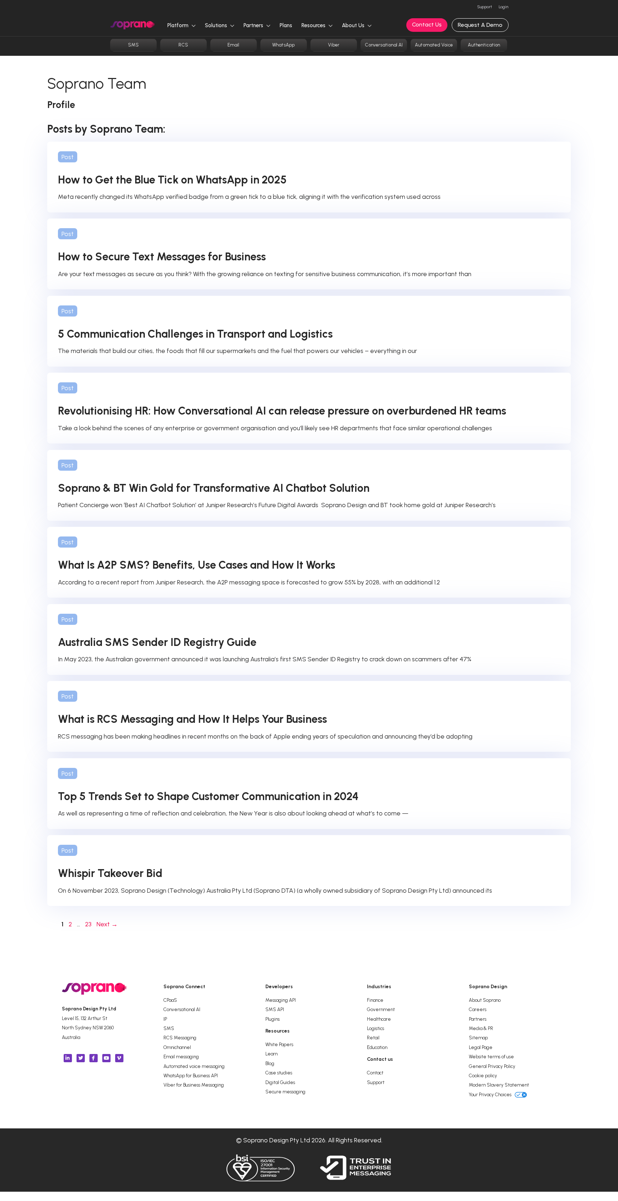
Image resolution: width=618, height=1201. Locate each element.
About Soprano (485, 1000)
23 (89, 924)
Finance (375, 1000)
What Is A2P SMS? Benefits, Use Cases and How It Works (196, 565)
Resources (314, 25)
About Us (354, 25)
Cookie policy (483, 1075)
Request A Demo (480, 24)
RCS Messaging (179, 1037)
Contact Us (427, 24)
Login (503, 6)
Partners (254, 25)
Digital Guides (280, 1082)
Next (107, 924)
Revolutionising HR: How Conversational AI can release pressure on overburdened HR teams (283, 410)
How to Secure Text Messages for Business (162, 256)
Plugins (272, 1019)
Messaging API (280, 1000)
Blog (269, 1063)
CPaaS (170, 1000)
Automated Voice (434, 45)
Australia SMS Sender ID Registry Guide (157, 642)
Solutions (217, 25)
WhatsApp (283, 45)
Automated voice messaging (194, 1066)
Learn (271, 1054)
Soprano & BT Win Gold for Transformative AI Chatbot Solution (215, 488)
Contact (375, 1072)
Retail (373, 1037)
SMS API (274, 1009)
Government (381, 1009)
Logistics (375, 1028)
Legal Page (480, 1047)
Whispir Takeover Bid (110, 873)
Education (377, 1047)
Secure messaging (285, 1091)
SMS (133, 45)
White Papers (279, 1044)
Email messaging (181, 1056)
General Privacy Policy (492, 1066)
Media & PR (481, 1028)
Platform (178, 25)
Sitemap (478, 1037)
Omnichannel (177, 1047)
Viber (333, 45)
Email (233, 45)
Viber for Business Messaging (193, 1085)
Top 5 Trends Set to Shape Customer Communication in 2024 (208, 796)
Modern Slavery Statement (499, 1085)
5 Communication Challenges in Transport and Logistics (195, 333)
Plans (286, 25)
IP (165, 1019)
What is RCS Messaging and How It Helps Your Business (192, 719)
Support (484, 6)
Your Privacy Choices (490, 1094)
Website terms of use (491, 1056)
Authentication (484, 45)
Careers (477, 1009)
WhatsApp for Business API (190, 1075)
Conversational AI (384, 45)
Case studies (278, 1072)
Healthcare (379, 1019)
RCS (183, 45)
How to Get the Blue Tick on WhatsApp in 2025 (172, 179)
